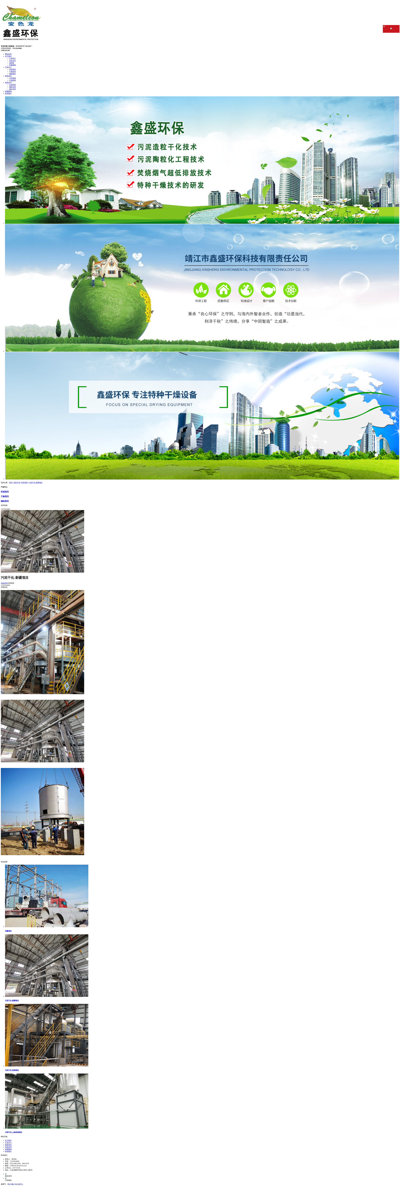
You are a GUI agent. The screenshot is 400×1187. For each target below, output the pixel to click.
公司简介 (12, 58)
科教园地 (12, 65)
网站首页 (8, 54)
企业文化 (12, 61)
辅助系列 (12, 74)
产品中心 (8, 67)
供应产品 (16, 482)
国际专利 (12, 87)
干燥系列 (12, 71)
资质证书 (8, 82)
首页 (10, 482)
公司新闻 (12, 78)
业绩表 (11, 63)
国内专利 (12, 89)
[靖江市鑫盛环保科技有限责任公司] (21, 44)
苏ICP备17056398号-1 (15, 1184)
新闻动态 (8, 76)
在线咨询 (4, 583)
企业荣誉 (12, 85)
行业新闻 (12, 80)
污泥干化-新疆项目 (35, 482)
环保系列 (12, 69)
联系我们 (8, 93)
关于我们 (8, 56)
